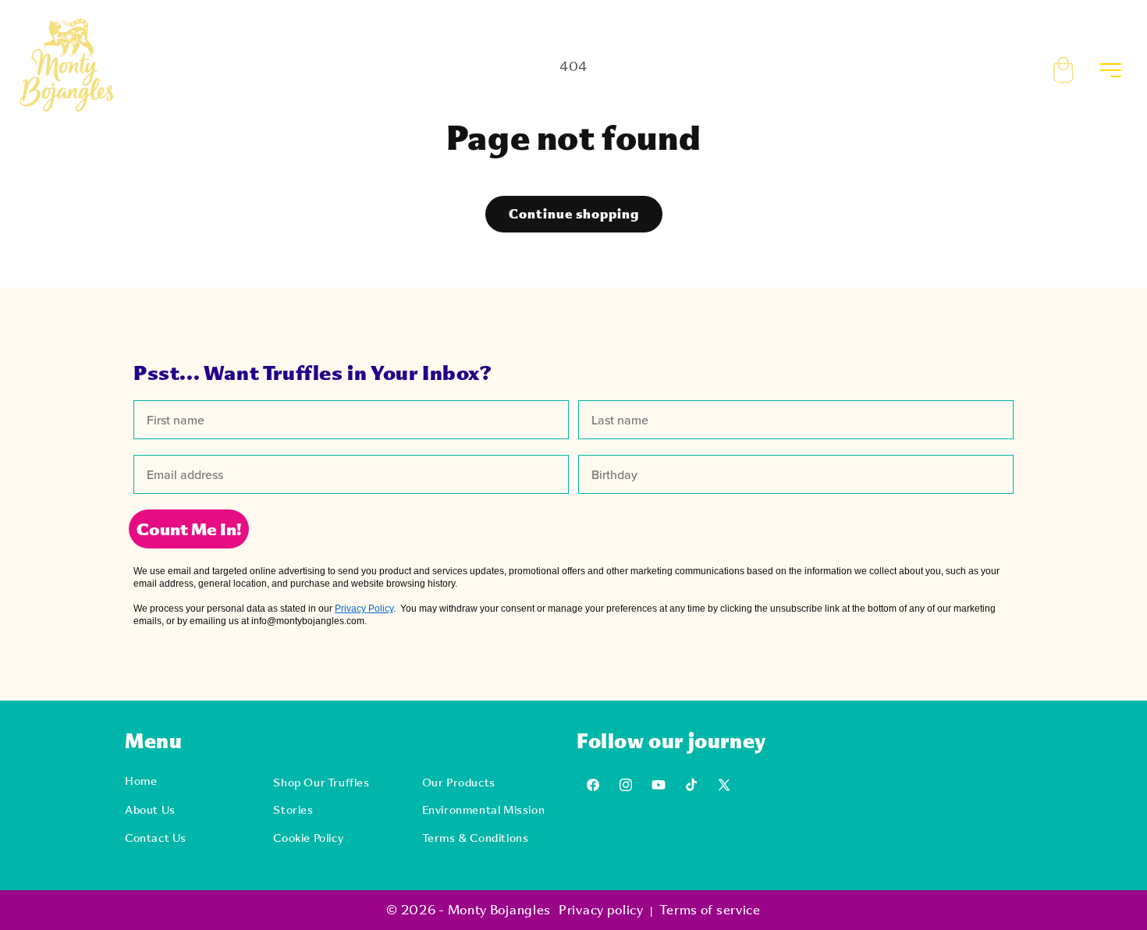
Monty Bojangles (500, 909)
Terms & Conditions (475, 837)
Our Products (458, 782)
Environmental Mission (483, 809)
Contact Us (155, 837)
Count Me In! (189, 529)
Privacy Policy (364, 608)
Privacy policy (601, 909)
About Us (150, 809)
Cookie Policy (308, 837)
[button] (1075, 65)
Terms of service (710, 909)
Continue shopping (574, 213)
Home (141, 780)
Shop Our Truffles (321, 782)
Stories (293, 809)
